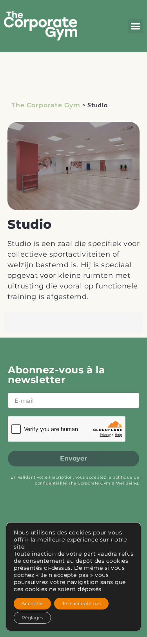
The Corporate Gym (45, 105)
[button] (135, 26)
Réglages (32, 617)
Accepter (32, 603)
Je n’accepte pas (81, 603)
